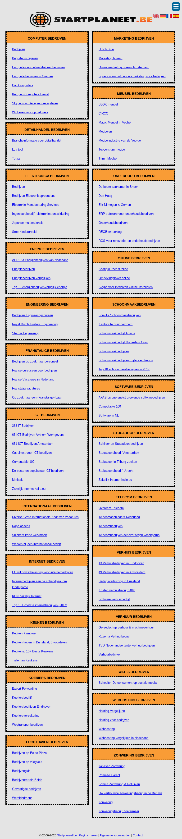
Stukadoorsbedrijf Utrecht (116, 470)
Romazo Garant (109, 775)
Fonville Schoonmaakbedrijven (120, 315)
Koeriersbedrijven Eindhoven (31, 706)
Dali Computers (22, 85)
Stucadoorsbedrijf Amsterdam (119, 452)
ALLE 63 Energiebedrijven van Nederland (40, 260)
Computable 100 (23, 461)
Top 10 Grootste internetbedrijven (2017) (39, 605)
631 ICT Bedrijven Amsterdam (32, 443)
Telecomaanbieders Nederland (119, 517)
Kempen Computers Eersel (30, 94)
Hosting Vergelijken (112, 711)
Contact (138, 835)
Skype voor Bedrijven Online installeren (126, 287)
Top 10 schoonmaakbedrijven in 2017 (124, 369)
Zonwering (106, 802)
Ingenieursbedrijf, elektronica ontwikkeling (40, 213)
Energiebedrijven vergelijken (31, 278)
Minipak (17, 479)
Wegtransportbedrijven (27, 724)
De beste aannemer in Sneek (118, 186)
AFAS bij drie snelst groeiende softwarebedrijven (132, 397)
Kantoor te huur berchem (115, 324)
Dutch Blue (106, 49)
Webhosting (107, 729)
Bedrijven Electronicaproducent (33, 195)
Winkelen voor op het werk (30, 112)
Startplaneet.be (67, 835)
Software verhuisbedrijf (114, 599)
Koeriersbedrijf (22, 697)
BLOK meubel (108, 104)
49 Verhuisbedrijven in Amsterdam (122, 572)
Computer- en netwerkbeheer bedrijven (38, 67)
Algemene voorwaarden (115, 835)
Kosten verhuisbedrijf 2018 (117, 590)
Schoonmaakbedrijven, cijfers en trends (126, 360)
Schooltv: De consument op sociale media (128, 682)
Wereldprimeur (22, 798)
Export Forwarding (24, 688)
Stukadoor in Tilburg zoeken (118, 461)
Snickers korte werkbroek (29, 535)
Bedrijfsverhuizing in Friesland (119, 581)
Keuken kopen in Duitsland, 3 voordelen (39, 642)
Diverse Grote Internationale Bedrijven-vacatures (45, 517)
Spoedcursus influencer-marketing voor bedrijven (132, 76)
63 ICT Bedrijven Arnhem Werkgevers (38, 434)
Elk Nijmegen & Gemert (115, 204)
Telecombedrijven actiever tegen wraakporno (129, 535)
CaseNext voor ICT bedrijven (32, 452)
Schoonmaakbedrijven (114, 351)
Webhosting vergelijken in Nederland (123, 738)
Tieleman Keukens (25, 660)
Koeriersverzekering (25, 715)
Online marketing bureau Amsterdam (124, 67)
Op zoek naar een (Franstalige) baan (37, 397)
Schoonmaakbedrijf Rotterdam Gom (123, 342)
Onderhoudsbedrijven (113, 223)
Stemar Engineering (25, 333)
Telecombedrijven (111, 526)
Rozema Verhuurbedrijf (114, 636)
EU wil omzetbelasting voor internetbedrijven (42, 572)
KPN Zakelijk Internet (26, 596)
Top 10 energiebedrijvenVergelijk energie (39, 287)
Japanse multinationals (28, 223)
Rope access (21, 526)
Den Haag (105, 195)
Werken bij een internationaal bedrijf (36, 544)
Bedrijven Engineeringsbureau (32, 315)
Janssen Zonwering (112, 766)
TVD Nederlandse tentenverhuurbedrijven (127, 645)
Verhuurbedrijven (110, 654)
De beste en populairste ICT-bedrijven (38, 470)
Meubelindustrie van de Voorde (120, 140)
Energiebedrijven (23, 269)
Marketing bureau (110, 58)
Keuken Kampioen (24, 633)
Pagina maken (88, 835)
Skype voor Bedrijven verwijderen (35, 103)
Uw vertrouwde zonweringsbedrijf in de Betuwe (130, 793)
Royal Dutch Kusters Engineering (35, 324)
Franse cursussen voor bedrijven (34, 370)
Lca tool (17, 149)
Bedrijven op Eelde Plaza (29, 753)
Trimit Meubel (108, 158)
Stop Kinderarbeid (24, 232)
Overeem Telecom (111, 508)
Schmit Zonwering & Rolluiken (119, 784)
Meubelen (105, 131)
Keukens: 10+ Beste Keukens (32, 651)
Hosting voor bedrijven (114, 720)
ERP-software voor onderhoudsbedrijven (126, 213)
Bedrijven (18, 49)
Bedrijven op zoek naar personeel (35, 361)
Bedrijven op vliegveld (27, 762)
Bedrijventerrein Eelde (27, 780)
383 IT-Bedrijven (23, 425)
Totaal (16, 158)
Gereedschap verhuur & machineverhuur (126, 627)
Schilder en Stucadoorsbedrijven (121, 443)
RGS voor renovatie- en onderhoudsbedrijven (129, 241)
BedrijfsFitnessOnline (113, 269)
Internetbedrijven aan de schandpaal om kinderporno (39, 584)
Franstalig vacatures (26, 388)
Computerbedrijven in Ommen (32, 76)
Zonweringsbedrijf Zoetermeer (119, 811)
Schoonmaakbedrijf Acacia (117, 333)
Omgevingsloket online (114, 278)
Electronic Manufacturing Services (35, 204)
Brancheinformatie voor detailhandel (36, 140)
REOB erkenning (110, 232)
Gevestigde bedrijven (26, 789)
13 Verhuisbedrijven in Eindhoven (121, 563)
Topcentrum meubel (112, 149)
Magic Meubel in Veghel (115, 122)
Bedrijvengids (21, 771)
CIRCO (103, 113)
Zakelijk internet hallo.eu (29, 489)
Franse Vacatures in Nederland (33, 379)
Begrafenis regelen (25, 58)
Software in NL (109, 415)
